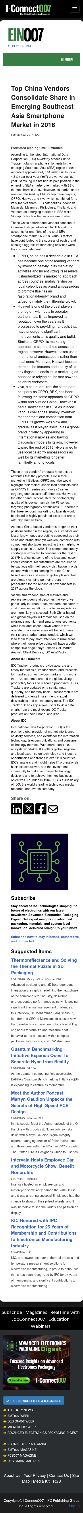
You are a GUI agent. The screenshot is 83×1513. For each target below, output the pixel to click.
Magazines (36, 1313)
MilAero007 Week (22, 1427)
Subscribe (12, 1313)
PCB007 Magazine (22, 1455)
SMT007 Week (18, 1415)
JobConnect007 (28, 1319)
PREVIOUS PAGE (21, 46)
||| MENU (67, 59)
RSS (57, 1481)
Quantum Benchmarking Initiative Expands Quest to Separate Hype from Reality (40, 1055)
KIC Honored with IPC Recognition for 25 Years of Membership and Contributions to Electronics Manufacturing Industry (44, 1233)
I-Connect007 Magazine (27, 1444)
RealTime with (65, 1313)
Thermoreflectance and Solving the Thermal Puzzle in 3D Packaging (44, 966)
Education (58, 1319)
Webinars (40, 1326)
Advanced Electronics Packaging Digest (43, 1432)
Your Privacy (35, 1475)
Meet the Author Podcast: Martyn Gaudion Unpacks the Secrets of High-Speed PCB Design (41, 1102)
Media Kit (41, 1481)
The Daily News (20, 1410)
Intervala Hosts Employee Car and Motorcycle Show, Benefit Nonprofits (42, 1165)
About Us (12, 1475)
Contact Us (59, 1475)
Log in (74, 1505)
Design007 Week (21, 1421)
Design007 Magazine (25, 1461)
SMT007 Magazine (22, 1449)
